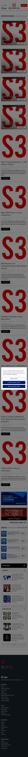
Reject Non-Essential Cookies (14, 386)
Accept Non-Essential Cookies (14, 382)
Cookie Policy (14, 374)
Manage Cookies (14, 378)
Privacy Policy (8, 374)
